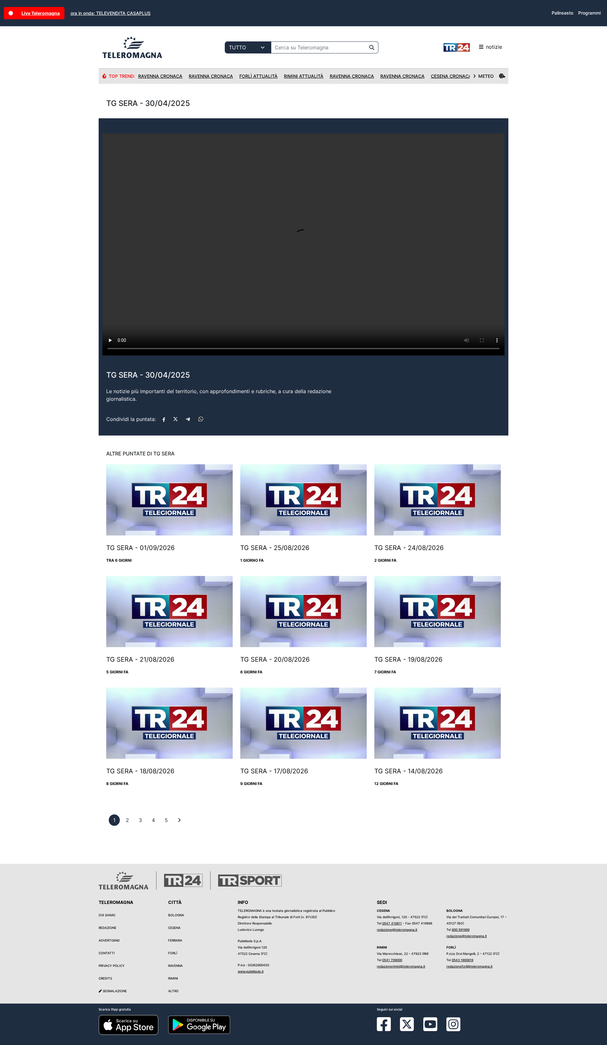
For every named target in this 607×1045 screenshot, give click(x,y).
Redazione (107, 928)
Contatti (107, 953)
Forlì (172, 953)
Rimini (173, 978)
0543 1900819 (462, 960)
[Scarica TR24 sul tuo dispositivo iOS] (128, 1024)
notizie (494, 47)
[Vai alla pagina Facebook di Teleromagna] (387, 1029)
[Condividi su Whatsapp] (200, 419)
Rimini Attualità (303, 76)
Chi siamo (107, 915)
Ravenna (175, 966)
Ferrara (175, 940)
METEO (486, 76)
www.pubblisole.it (251, 971)
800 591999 (460, 929)
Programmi (589, 12)
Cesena (174, 928)
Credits (105, 978)
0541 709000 (392, 960)
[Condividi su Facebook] (163, 419)
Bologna (176, 915)
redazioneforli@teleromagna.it (469, 966)
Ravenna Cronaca (160, 76)
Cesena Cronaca (451, 76)
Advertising (109, 940)
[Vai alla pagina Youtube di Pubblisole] (430, 1029)
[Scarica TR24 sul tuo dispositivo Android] (199, 1024)
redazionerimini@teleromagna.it (401, 966)
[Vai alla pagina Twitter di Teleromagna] (407, 1024)
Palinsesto (562, 12)
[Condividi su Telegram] (188, 419)
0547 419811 (392, 923)
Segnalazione (114, 991)
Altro (173, 991)
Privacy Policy (112, 966)
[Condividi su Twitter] (175, 419)
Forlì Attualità (258, 76)
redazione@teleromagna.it (397, 929)
